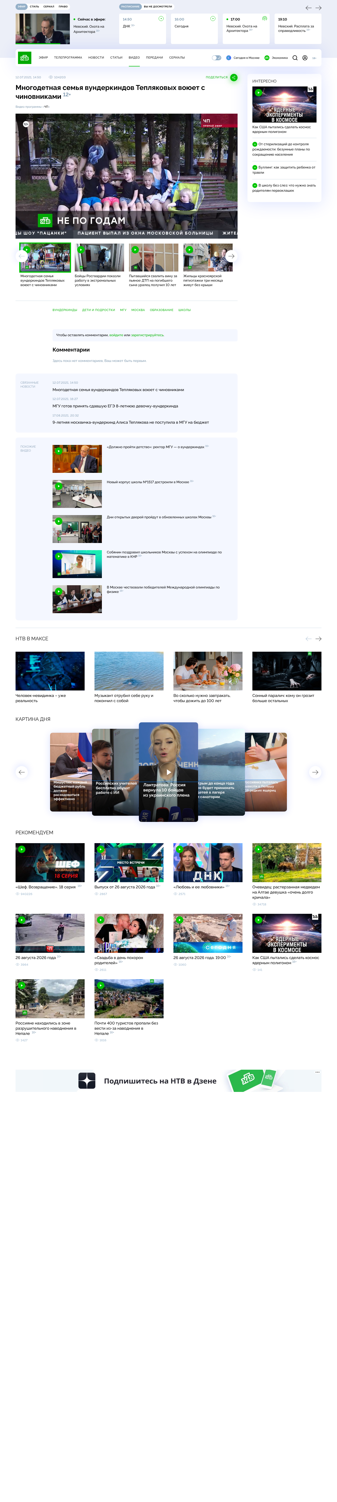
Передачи (154, 57)
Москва (138, 310)
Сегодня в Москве (247, 58)
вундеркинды (65, 310)
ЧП (46, 106)
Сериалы (177, 57)
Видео (134, 57)
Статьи (116, 57)
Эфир (43, 57)
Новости (96, 57)
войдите (116, 335)
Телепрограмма (68, 57)
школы (184, 310)
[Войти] (304, 57)
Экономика (280, 58)
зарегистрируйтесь (147, 335)
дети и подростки (98, 310)
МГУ (123, 310)
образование (161, 310)
